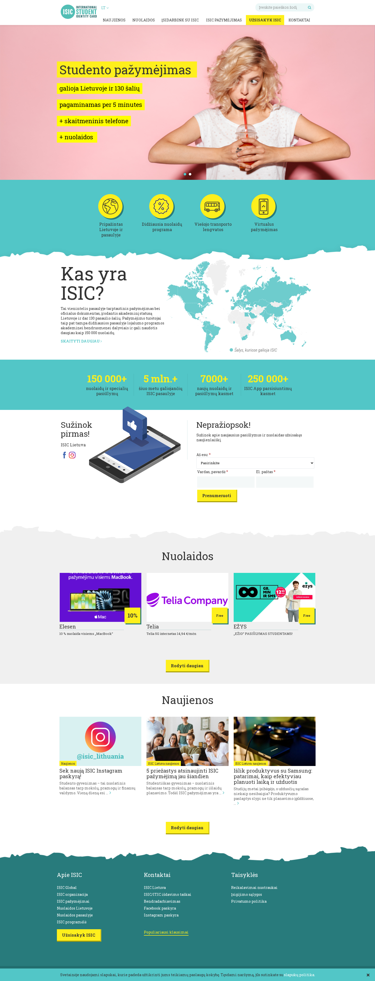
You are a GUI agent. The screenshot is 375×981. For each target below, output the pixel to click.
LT (103, 7)
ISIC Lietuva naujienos (163, 763)
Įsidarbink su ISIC (180, 20)
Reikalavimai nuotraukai (254, 887)
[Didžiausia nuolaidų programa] (162, 218)
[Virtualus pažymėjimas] (264, 218)
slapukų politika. (299, 974)
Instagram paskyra (161, 915)
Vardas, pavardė (212, 471)
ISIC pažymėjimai (73, 901)
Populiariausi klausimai (166, 932)
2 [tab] (190, 174)
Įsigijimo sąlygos (246, 894)
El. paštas (266, 471)
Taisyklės (244, 874)
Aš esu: (203, 454)
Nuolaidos (143, 20)
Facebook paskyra (160, 908)
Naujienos (114, 20)
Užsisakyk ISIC (265, 20)
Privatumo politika (249, 901)
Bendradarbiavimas (162, 901)
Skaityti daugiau (81, 341)
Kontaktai (299, 20)
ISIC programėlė (71, 922)
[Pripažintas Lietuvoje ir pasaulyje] (111, 218)
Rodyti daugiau (187, 665)
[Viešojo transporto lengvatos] (213, 218)
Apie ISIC (69, 874)
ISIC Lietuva (155, 887)
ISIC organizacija (72, 894)
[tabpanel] (187, 102)
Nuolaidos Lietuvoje (75, 908)
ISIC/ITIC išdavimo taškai (167, 894)
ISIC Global (67, 887)
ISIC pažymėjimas (224, 20)
